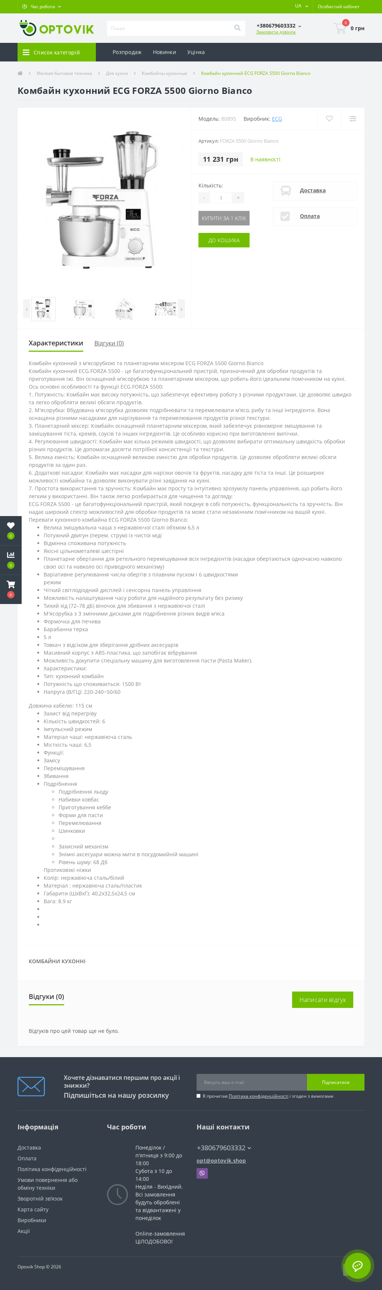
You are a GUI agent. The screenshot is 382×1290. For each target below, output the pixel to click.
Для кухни (117, 73)
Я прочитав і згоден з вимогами (268, 1096)
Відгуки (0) (109, 343)
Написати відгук (323, 1000)
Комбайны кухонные (164, 73)
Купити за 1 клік (224, 218)
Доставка (313, 190)
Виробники (32, 1220)
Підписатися (336, 1082)
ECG (277, 118)
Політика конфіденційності (258, 1096)
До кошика (224, 240)
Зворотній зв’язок (40, 1198)
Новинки (164, 52)
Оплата (310, 215)
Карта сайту (33, 1209)
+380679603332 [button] (221, 1148)
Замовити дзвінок (276, 32)
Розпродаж (127, 52)
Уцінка (196, 52)
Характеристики (56, 342)
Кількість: (210, 185)
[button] (42, 6)
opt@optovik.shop (221, 1160)
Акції (24, 1230)
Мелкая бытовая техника (64, 73)
